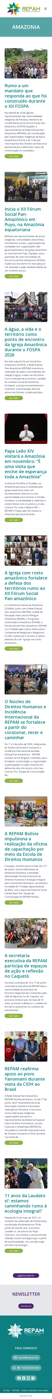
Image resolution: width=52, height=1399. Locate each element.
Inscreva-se (26, 1306)
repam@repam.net (28, 1357)
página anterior (26, 1275)
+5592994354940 (30, 1367)
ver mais (13, 156)
